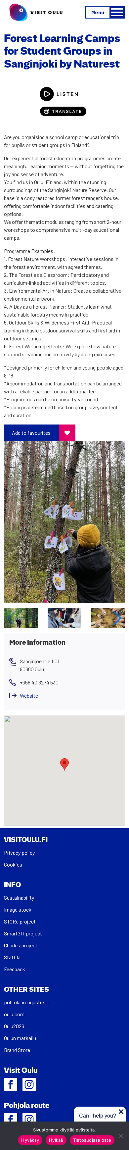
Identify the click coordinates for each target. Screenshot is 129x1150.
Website (29, 695)
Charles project (20, 945)
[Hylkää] (120, 1135)
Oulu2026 (14, 1026)
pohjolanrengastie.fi (26, 1002)
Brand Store (17, 1050)
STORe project (20, 921)
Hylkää (56, 1140)
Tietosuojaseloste (92, 1140)
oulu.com (14, 1014)
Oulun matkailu (20, 1038)
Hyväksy (30, 1140)
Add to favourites (31, 432)
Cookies (13, 864)
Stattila (12, 957)
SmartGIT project (23, 933)
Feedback (14, 969)
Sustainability (19, 897)
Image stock (17, 909)
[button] (117, 618)
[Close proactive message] (121, 1111)
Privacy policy (19, 852)
